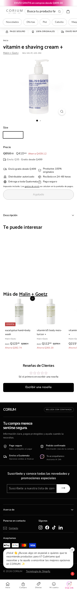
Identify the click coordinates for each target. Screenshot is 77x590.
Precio (7, 147)
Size (5, 127)
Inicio (5, 40)
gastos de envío (32, 186)
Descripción (10, 215)
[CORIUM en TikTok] (54, 527)
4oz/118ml (33, 135)
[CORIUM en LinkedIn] (61, 527)
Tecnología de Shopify (38, 571)
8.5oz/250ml (13, 135)
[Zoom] (61, 111)
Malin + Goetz (11, 53)
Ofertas (31, 22)
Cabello (59, 22)
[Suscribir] (63, 488)
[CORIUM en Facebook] (47, 527)
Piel (45, 22)
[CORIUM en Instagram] (40, 527)
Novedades (12, 22)
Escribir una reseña (38, 387)
